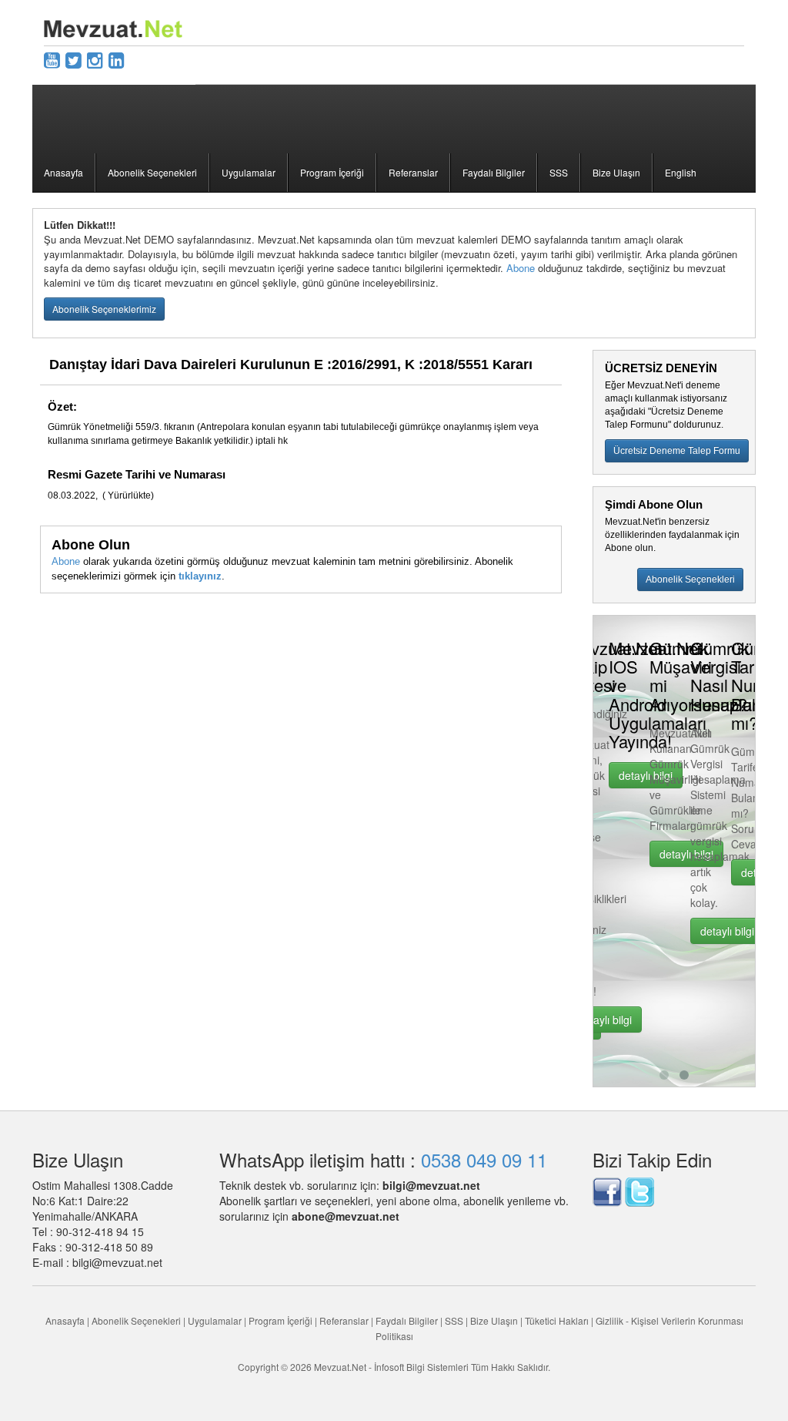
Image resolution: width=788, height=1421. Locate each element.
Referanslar (413, 172)
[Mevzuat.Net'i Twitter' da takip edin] (639, 1190)
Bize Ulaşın (616, 172)
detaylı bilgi (605, 1019)
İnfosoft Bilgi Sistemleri (421, 1366)
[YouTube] (52, 58)
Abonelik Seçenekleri (152, 172)
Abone (520, 267)
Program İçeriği (332, 172)
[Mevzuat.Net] (113, 27)
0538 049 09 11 (484, 1159)
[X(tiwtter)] (73, 58)
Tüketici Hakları (558, 1320)
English (680, 172)
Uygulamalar (248, 172)
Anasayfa (63, 172)
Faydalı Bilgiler (493, 172)
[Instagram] (95, 58)
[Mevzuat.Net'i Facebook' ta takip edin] (607, 1190)
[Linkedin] (117, 58)
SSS (558, 172)
